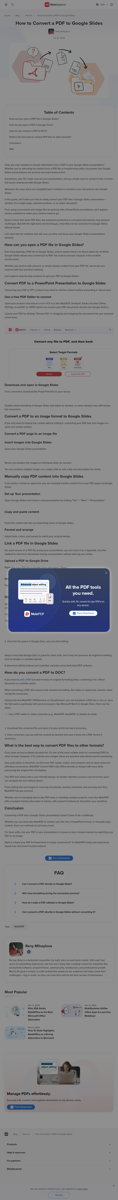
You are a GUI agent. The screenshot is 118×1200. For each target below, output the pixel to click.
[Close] (106, 573)
